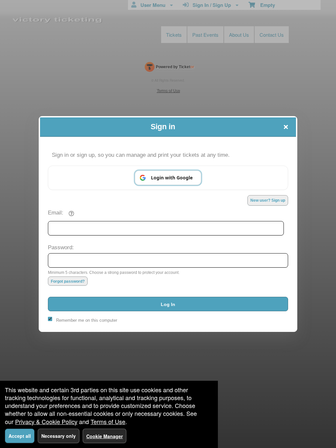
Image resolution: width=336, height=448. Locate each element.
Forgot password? (68, 281)
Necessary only (58, 436)
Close (285, 126)
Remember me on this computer (86, 320)
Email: (55, 212)
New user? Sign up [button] (267, 200)
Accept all (20, 436)
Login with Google (172, 177)
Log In (168, 304)
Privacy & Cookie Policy (46, 421)
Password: (61, 247)
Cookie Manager (104, 436)
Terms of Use (108, 421)
